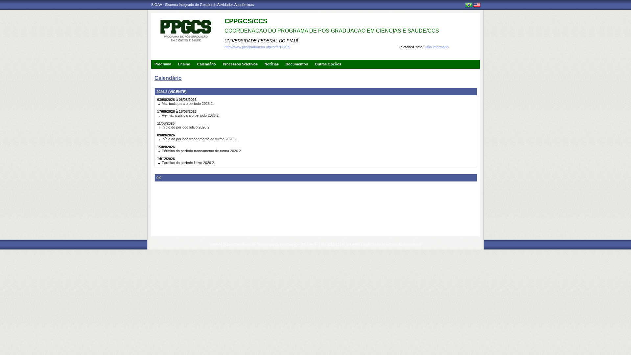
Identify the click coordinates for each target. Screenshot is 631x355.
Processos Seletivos (240, 64)
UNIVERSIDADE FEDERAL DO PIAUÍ (261, 40)
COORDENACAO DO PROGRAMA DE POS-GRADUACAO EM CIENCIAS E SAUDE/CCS (331, 31)
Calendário (206, 64)
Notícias (272, 64)
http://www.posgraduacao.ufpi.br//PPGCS (257, 47)
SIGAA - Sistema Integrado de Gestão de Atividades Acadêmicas (202, 5)
